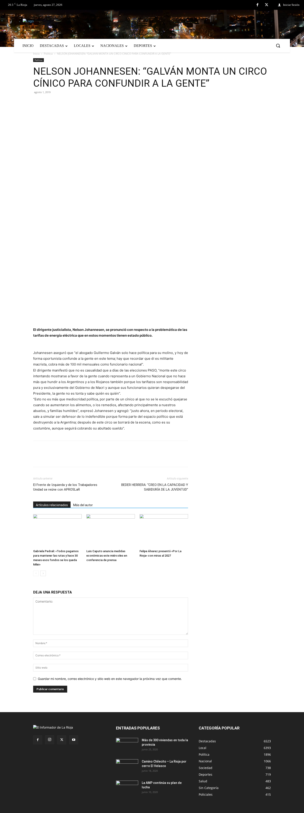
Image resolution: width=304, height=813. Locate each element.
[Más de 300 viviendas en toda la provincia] (127, 745)
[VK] (68, 102)
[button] (278, 45)
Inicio (36, 54)
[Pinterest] (58, 102)
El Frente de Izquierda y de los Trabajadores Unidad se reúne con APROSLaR (65, 487)
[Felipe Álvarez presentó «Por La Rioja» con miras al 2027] (164, 530)
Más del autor (83, 505)
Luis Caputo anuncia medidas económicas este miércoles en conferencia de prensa (106, 555)
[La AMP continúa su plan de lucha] (127, 788)
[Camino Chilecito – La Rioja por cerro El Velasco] (127, 767)
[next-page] (43, 573)
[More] (89, 102)
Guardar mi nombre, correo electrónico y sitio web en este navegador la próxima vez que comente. (110, 679)
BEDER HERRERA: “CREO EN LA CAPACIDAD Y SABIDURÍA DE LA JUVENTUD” (154, 487)
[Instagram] (49, 739)
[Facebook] (257, 5)
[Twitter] (266, 5)
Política (48, 54)
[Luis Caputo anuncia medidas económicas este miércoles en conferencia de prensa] (110, 530)
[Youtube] (73, 739)
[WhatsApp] (78, 102)
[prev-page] (36, 573)
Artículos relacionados (52, 505)
